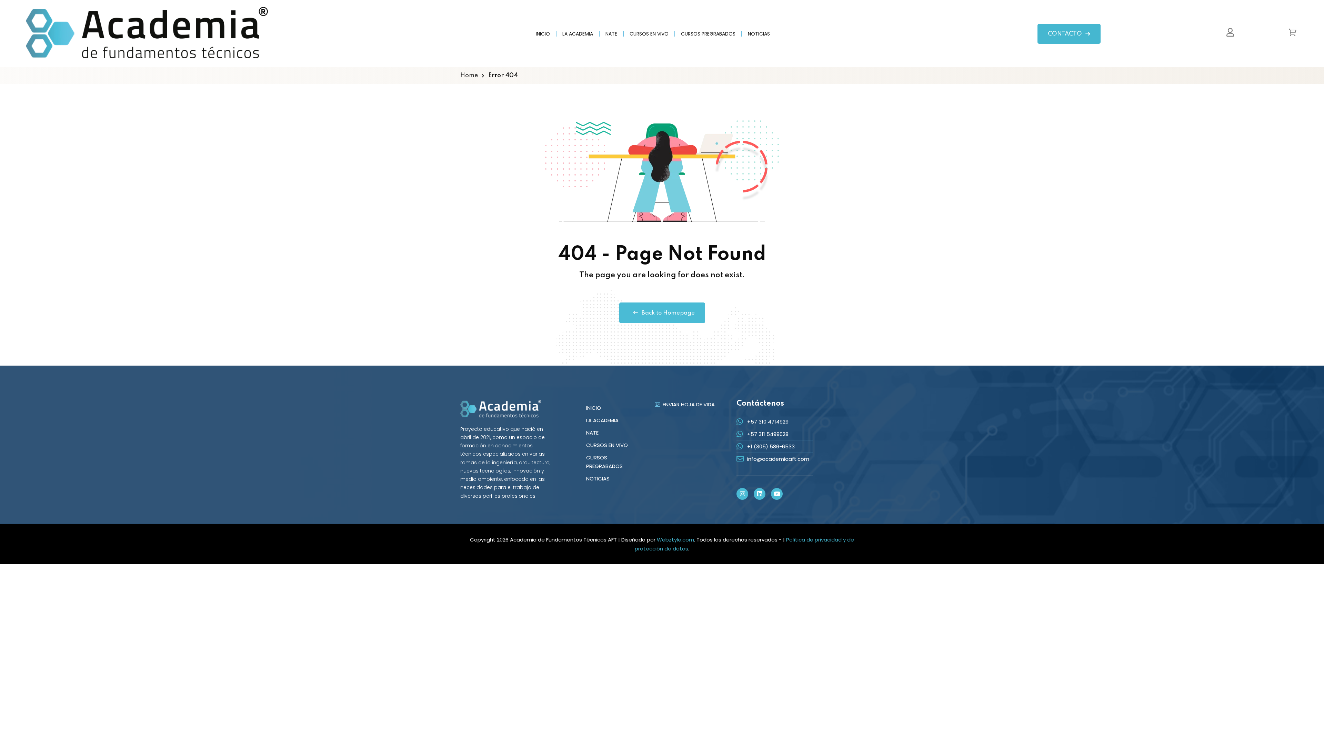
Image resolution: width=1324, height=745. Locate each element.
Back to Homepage (668, 313)
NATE (611, 33)
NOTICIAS (759, 33)
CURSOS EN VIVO (649, 33)
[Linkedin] (759, 494)
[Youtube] (777, 494)
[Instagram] (742, 494)
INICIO (543, 33)
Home (469, 75)
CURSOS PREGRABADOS (708, 33)
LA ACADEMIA (577, 33)
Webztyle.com (675, 539)
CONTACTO (1065, 34)
